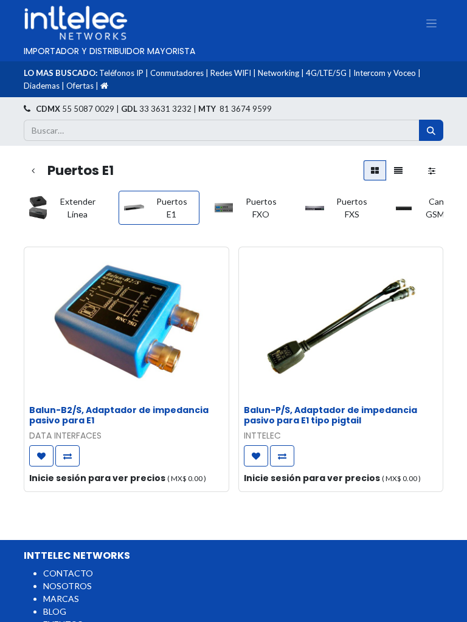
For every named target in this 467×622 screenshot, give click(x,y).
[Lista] (398, 170)
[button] (41, 455)
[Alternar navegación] (431, 23)
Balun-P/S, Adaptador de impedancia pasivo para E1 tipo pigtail (330, 415)
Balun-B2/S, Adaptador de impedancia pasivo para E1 (119, 415)
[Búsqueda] (431, 130)
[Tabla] (375, 170)
